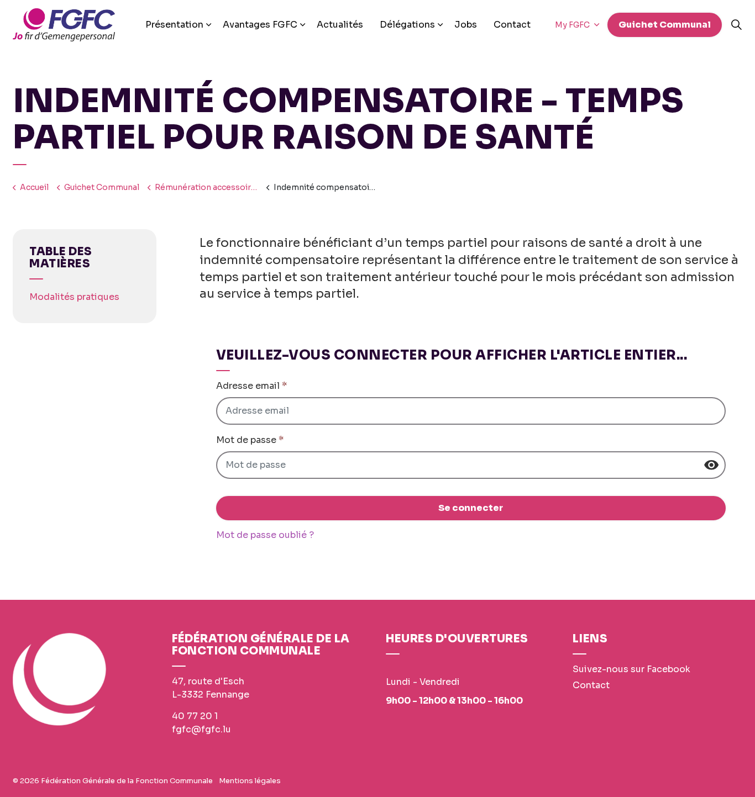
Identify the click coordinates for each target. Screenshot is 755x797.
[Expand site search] (736, 25)
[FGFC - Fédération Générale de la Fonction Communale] (64, 24)
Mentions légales (250, 780)
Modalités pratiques (74, 297)
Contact (512, 24)
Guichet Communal (664, 24)
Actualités (340, 24)
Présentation (174, 24)
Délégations (407, 24)
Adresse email (251, 386)
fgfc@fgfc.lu (201, 729)
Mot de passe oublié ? (265, 535)
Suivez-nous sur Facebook (631, 669)
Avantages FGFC (260, 24)
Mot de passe (250, 440)
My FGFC (573, 25)
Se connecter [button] (470, 508)
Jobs (465, 24)
